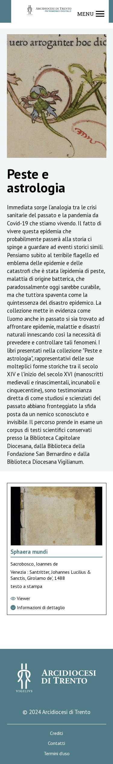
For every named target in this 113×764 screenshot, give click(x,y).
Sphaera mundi (29, 551)
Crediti (56, 733)
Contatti (56, 743)
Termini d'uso (57, 753)
